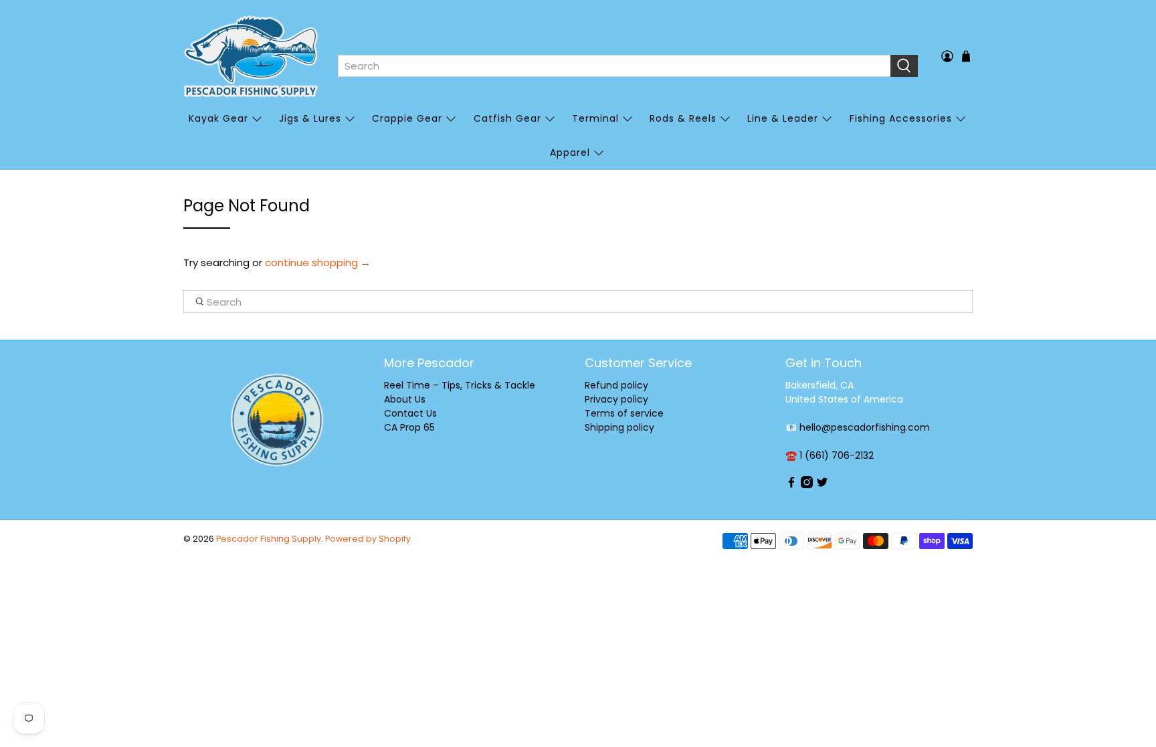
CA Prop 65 (409, 427)
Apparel (570, 152)
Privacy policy (616, 399)
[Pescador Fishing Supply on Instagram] (807, 485)
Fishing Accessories (901, 118)
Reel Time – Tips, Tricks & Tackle (459, 385)
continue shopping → (318, 262)
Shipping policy (619, 427)
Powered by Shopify (368, 538)
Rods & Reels (683, 118)
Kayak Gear (218, 118)
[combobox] (614, 66)
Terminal (595, 118)
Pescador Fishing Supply (268, 538)
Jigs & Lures (310, 118)
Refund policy (616, 385)
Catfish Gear (507, 118)
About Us (404, 399)
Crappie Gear (407, 118)
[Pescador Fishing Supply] (251, 56)
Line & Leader (782, 118)
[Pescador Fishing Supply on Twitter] (822, 485)
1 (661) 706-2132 (836, 455)
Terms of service (624, 413)
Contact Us (410, 413)
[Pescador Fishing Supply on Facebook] (791, 485)
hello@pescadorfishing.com (864, 427)
